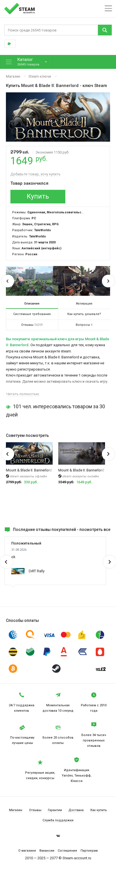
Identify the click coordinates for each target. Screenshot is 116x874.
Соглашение (67, 850)
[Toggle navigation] (108, 8)
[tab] (32, 304)
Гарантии (55, 810)
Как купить (98, 810)
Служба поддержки (58, 820)
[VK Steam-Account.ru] (58, 837)
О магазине (27, 850)
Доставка (76, 810)
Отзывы (35, 810)
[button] (26, 62)
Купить (38, 196)
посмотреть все (94, 529)
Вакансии (46, 850)
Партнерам (89, 850)
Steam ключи (39, 76)
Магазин (13, 76)
